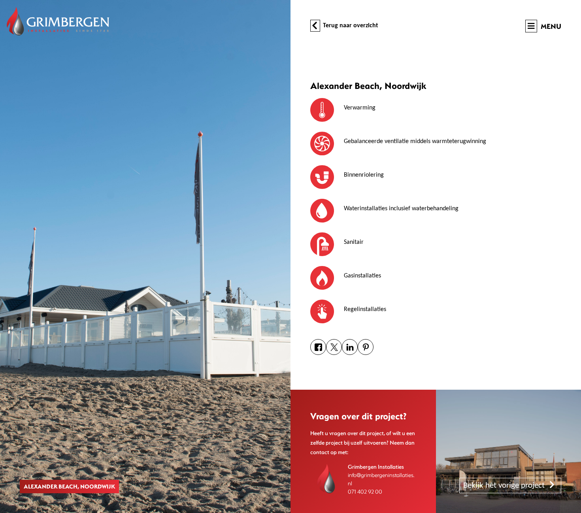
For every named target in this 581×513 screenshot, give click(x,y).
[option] (145, 256)
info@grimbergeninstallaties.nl (381, 479)
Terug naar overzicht (349, 26)
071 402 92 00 (365, 491)
